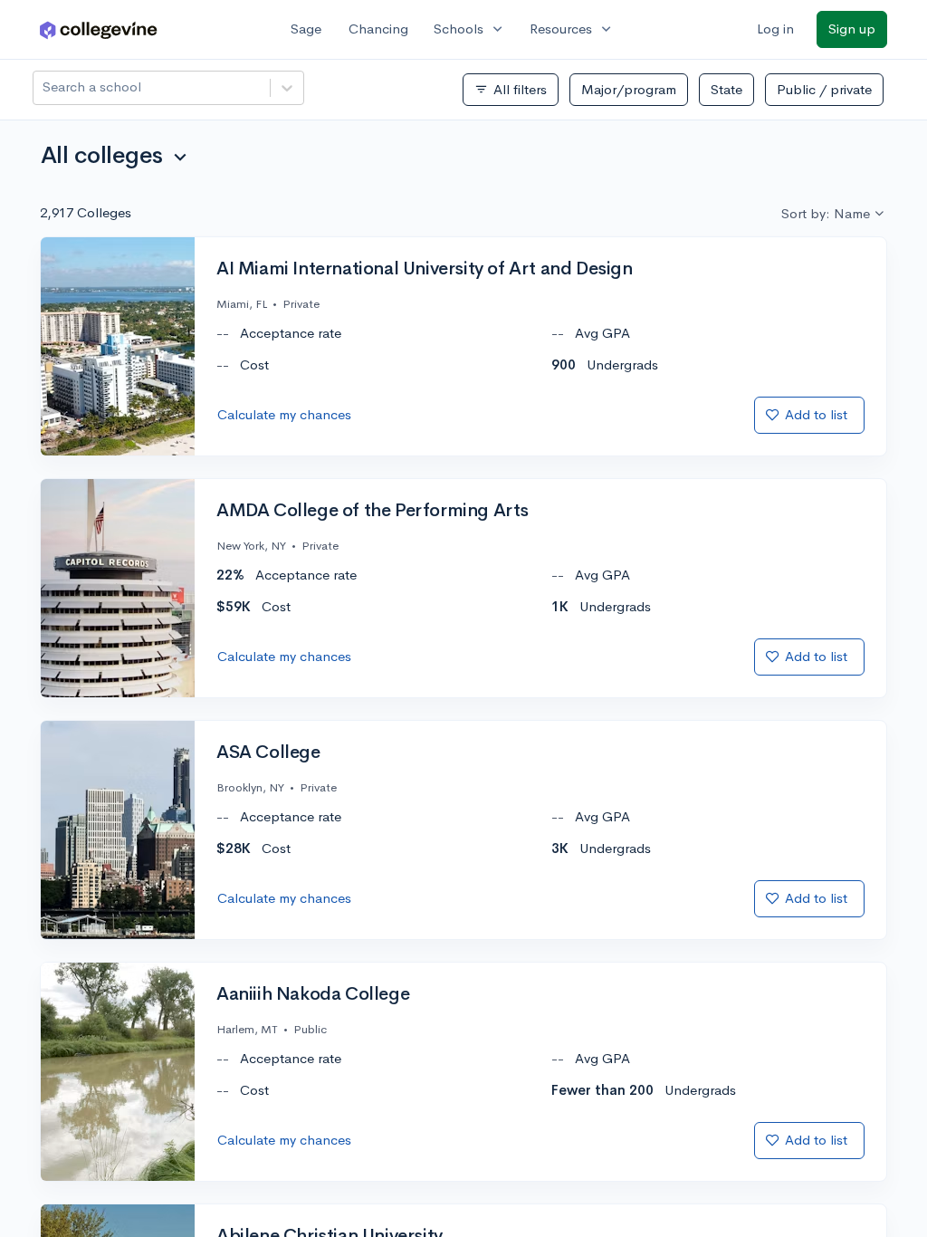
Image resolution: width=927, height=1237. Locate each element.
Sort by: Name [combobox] (825, 213)
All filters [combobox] (510, 90)
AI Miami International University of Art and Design (424, 269)
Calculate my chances (284, 414)
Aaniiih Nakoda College (312, 994)
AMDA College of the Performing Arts (372, 511)
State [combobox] (726, 89)
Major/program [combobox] (628, 89)
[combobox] (44, 87)
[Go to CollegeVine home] (99, 29)
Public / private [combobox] (824, 89)
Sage (306, 28)
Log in (775, 28)
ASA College (268, 752)
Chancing (378, 28)
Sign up (851, 28)
